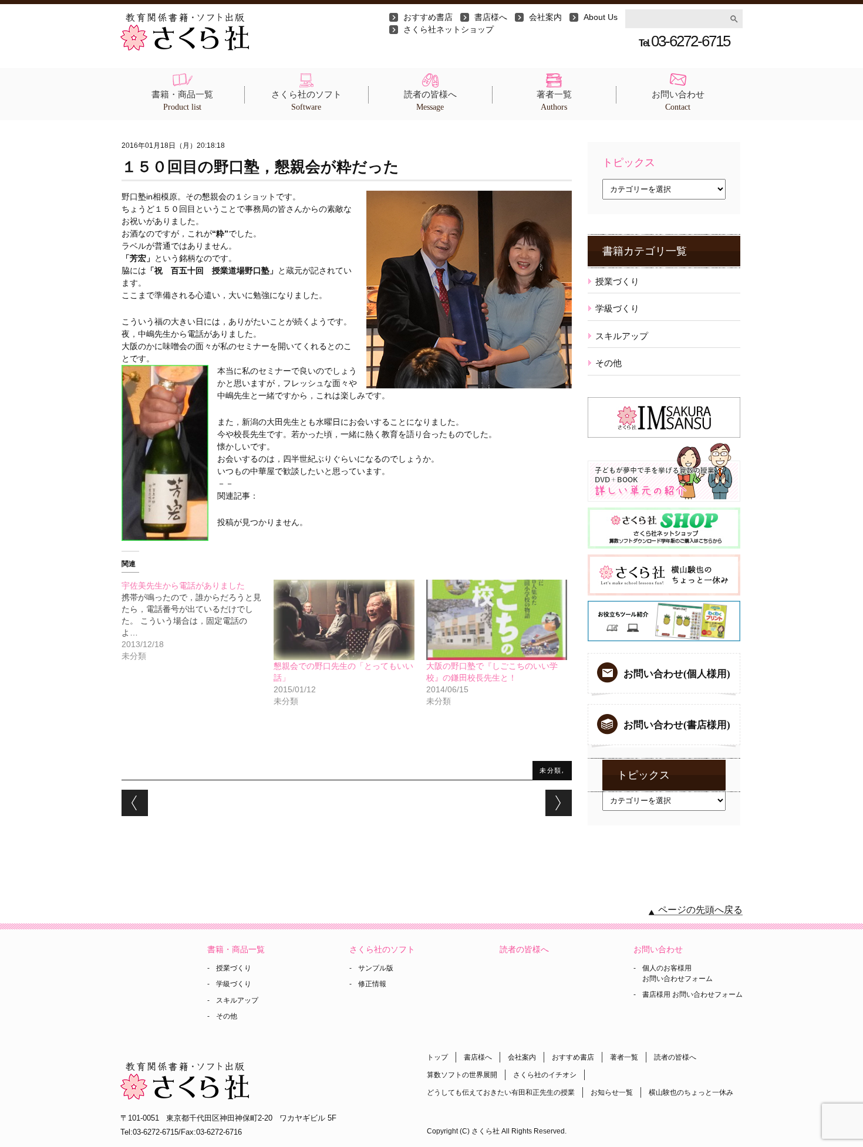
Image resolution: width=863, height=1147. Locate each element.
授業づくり (617, 281)
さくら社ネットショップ (448, 29)
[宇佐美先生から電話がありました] (198, 621)
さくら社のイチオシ (545, 1075)
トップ (437, 1057)
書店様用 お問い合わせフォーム (692, 994)
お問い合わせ (678, 100)
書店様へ (490, 17)
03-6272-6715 (684, 41)
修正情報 (372, 984)
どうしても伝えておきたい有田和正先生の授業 (501, 1092)
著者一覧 (554, 100)
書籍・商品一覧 (182, 100)
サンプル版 (375, 968)
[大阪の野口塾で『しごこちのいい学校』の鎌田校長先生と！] (496, 620)
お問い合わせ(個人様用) (676, 673)
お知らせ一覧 (612, 1092)
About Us (601, 17)
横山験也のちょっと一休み (691, 1092)
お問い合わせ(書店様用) (676, 724)
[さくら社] (184, 18)
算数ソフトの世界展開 (462, 1075)
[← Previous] (135, 803)
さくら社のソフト (306, 100)
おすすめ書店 (428, 17)
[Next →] (558, 803)
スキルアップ (621, 336)
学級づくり (617, 308)
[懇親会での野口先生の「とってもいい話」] (344, 620)
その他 (608, 363)
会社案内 (545, 17)
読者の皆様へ (430, 100)
